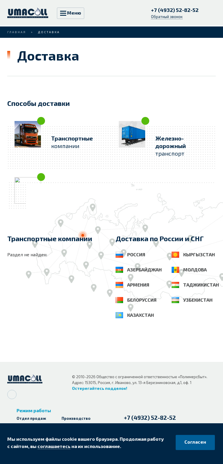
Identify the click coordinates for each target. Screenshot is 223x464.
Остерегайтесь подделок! (99, 388)
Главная (16, 32)
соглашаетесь (54, 446)
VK (12, 394)
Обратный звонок (167, 16)
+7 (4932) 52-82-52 (175, 10)
